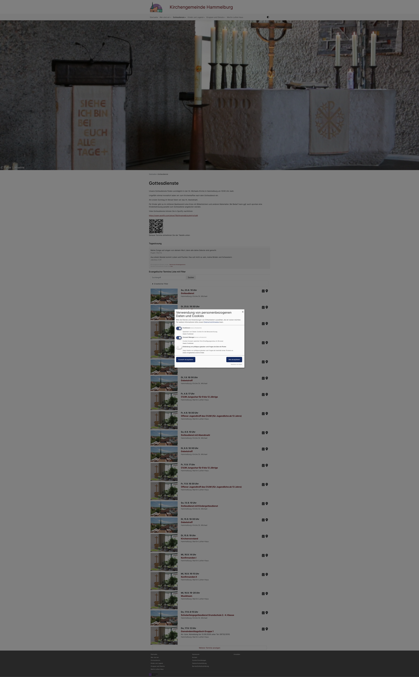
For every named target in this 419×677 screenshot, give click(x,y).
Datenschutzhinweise (211, 322)
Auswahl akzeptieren (185, 359)
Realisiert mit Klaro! (236, 364)
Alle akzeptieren (234, 359)
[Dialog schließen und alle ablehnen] (242, 310)
